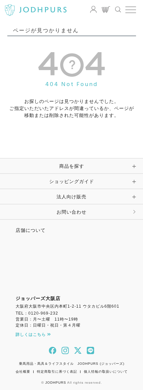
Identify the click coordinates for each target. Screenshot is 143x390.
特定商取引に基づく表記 (57, 371)
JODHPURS (55, 382)
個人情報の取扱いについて (106, 371)
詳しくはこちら (31, 334)
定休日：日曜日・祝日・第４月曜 (48, 325)
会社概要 (23, 371)
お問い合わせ (71, 212)
